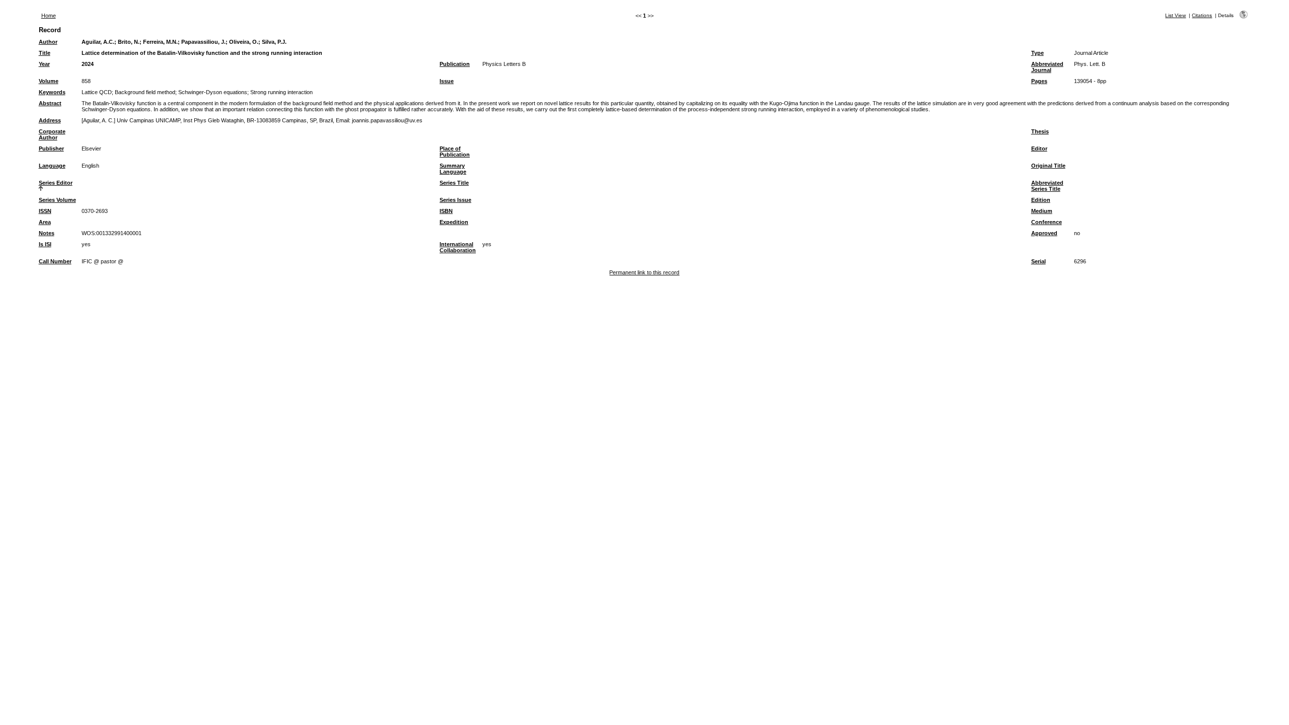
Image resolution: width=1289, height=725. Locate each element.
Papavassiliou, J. (203, 42)
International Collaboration (458, 247)
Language (52, 166)
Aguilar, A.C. (98, 42)
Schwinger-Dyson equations (212, 92)
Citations (1202, 15)
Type (1037, 53)
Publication (455, 64)
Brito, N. (128, 42)
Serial (1038, 261)
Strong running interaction (281, 92)
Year (44, 64)
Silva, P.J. (274, 42)
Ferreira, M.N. (160, 42)
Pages (1039, 81)
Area (45, 222)
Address (50, 120)
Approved (1044, 233)
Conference (1046, 222)
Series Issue (455, 200)
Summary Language (453, 169)
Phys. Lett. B (1089, 64)
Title (44, 53)
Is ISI (45, 244)
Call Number (55, 261)
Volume (48, 81)
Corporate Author (52, 134)
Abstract (50, 103)
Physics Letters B (504, 64)
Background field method (145, 92)
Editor (1039, 149)
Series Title (454, 183)
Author (48, 42)
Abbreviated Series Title (1047, 186)
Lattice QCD (97, 92)
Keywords (52, 92)
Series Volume (57, 200)
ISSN (45, 211)
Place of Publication (455, 152)
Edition (1040, 200)
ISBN (446, 211)
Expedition (454, 222)
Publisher (51, 149)
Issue (447, 81)
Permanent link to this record (644, 272)
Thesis (1040, 131)
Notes (46, 233)
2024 (88, 64)
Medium (1041, 211)
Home (48, 16)
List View (1175, 15)
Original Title (1048, 166)
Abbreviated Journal (1047, 67)
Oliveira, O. (243, 42)
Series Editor (56, 183)
